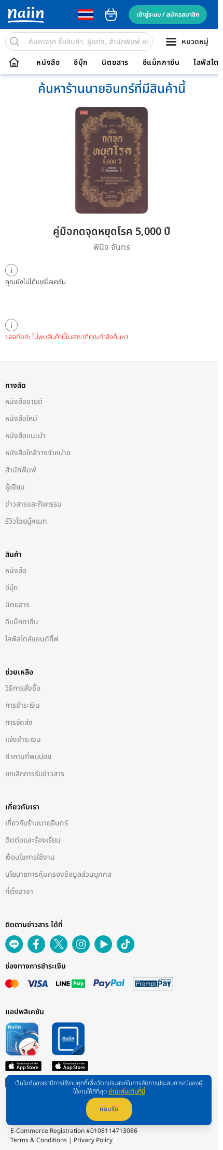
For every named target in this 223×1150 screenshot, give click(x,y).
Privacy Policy (93, 1140)
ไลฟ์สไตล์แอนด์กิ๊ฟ (32, 639)
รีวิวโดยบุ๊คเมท (26, 521)
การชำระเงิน (22, 705)
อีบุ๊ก (81, 62)
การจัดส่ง (19, 722)
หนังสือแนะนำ (25, 435)
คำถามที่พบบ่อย (28, 756)
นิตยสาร (115, 62)
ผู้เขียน (15, 487)
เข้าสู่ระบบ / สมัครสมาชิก (167, 14)
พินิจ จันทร (111, 247)
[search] (14, 41)
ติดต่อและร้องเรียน (33, 840)
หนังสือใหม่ (21, 418)
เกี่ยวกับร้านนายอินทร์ (36, 823)
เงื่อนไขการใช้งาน (30, 857)
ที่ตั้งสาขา (19, 891)
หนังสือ (48, 62)
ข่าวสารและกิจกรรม (33, 504)
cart (111, 14)
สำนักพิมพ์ (20, 470)
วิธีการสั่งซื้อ (22, 688)
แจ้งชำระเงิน (23, 739)
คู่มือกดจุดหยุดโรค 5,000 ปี (111, 232)
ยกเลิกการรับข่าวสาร (34, 773)
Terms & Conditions (38, 1140)
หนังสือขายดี (24, 401)
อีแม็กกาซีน (161, 62)
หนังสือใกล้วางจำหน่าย (38, 452)
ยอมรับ (109, 1109)
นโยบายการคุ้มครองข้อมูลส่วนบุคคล (58, 874)
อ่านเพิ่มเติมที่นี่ (126, 1091)
